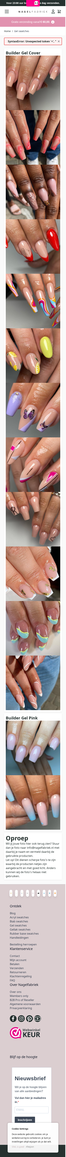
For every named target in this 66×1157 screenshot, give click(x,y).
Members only (19, 996)
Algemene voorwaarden (25, 1004)
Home (7, 31)
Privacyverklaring (21, 1008)
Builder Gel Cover (23, 53)
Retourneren (18, 972)
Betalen (14, 964)
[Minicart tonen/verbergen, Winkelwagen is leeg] (59, 11)
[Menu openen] (6, 11)
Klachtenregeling (21, 976)
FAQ (12, 980)
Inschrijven (25, 1120)
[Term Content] (53, 22)
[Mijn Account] (53, 11)
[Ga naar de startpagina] (33, 11)
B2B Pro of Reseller (22, 1000)
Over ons (15, 992)
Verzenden (17, 968)
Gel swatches (18, 925)
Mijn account (18, 960)
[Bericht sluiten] (58, 41)
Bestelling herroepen (23, 944)
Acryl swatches (19, 917)
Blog (13, 913)
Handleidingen (19, 937)
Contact (15, 956)
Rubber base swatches (24, 933)
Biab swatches (19, 921)
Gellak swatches (20, 929)
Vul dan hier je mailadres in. (30, 1100)
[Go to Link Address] (33, 22)
